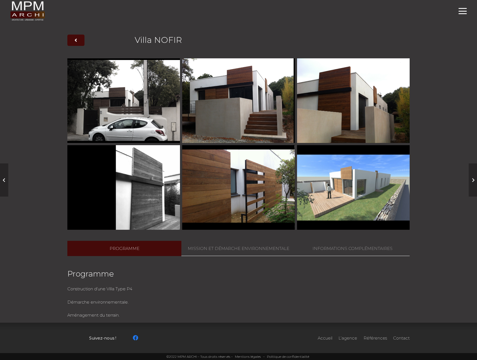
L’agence (347, 338)
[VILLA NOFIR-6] (353, 187)
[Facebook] (135, 338)
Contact (401, 338)
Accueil (325, 338)
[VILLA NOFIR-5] (238, 187)
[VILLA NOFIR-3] (353, 100)
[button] (462, 11)
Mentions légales (248, 356)
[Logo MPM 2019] (27, 11)
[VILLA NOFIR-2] (238, 100)
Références (375, 338)
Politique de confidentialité (288, 356)
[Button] (75, 40)
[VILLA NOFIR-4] (123, 187)
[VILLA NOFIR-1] (123, 100)
